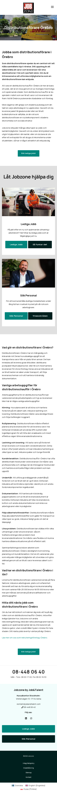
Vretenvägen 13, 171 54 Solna (28, 699)
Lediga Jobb (28, 729)
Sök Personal (28, 739)
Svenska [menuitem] (19, 785)
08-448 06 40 (28, 671)
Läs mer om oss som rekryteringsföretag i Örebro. (25, 637)
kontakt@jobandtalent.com (28, 704)
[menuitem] (17, 785)
